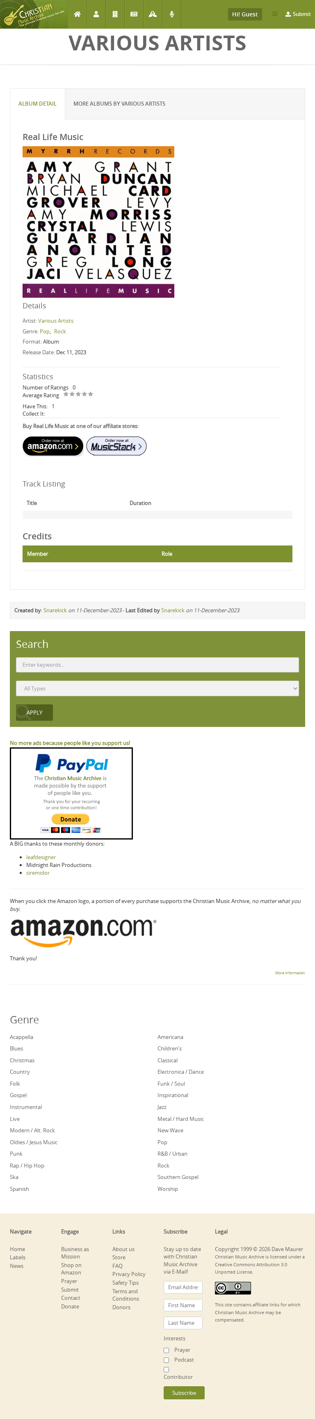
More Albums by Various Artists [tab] (119, 103)
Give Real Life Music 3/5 (78, 395)
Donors (121, 1307)
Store (119, 1257)
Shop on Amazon (71, 1268)
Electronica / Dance (181, 1071)
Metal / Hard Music (181, 1119)
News (134, 14)
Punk (16, 1153)
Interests (174, 1338)
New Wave (170, 1130)
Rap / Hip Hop (27, 1165)
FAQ (117, 1266)
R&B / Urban (172, 1153)
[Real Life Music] (98, 221)
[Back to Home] (34, 14)
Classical (168, 1060)
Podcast (171, 14)
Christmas (22, 1060)
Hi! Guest (245, 14)
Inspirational (173, 1095)
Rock (60, 331)
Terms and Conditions (125, 1295)
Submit (302, 14)
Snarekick (55, 610)
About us (123, 1249)
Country (20, 1071)
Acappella (21, 1037)
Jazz (162, 1107)
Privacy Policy (129, 1274)
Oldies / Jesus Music (33, 1142)
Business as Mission (75, 1253)
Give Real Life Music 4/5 (85, 395)
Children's (170, 1048)
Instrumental (26, 1107)
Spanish (19, 1189)
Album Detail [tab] (37, 103)
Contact (70, 1297)
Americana (170, 1037)
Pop (45, 331)
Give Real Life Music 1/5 (66, 395)
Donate (70, 1306)
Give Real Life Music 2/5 (72, 395)
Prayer (153, 14)
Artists (96, 14)
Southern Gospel (178, 1177)
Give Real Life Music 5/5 (91, 395)
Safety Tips (125, 1282)
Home (77, 14)
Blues (16, 1048)
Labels (115, 14)
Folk (15, 1083)
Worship (168, 1189)
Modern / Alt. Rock (32, 1130)
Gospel (18, 1095)
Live (15, 1119)
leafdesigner (41, 857)
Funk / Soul (171, 1083)
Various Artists (55, 320)
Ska (14, 1177)
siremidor (38, 872)
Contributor (178, 1377)
